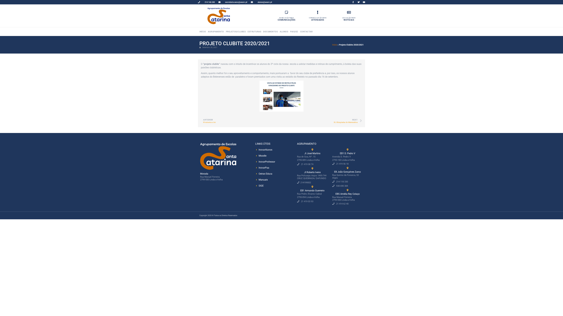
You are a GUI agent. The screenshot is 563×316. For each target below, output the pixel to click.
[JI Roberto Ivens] (312, 168)
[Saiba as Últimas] (286, 12)
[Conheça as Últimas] (317, 12)
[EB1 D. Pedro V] (347, 149)
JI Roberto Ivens (312, 172)
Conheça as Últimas (318, 18)
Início (202, 31)
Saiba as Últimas (286, 18)
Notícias (349, 20)
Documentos (270, 31)
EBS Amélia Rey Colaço (347, 194)
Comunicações (286, 20)
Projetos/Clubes (236, 31)
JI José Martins (312, 153)
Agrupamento (216, 31)
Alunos (284, 31)
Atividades (317, 20)
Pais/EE (294, 31)
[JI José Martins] (312, 149)
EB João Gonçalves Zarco (347, 171)
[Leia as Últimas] (349, 12)
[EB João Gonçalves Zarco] (347, 168)
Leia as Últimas (349, 18)
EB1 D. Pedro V (347, 153)
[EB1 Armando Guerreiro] (312, 187)
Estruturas (254, 31)
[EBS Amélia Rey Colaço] (347, 190)
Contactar (306, 31)
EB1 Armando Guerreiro (312, 190)
